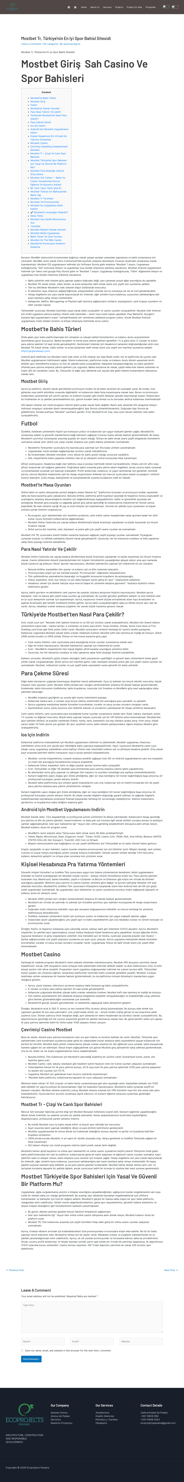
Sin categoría (50, 43)
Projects (119, 7)
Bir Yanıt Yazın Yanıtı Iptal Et (45, 188)
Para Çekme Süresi (40, 122)
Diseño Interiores (105, 1416)
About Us (94, 7)
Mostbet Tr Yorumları (41, 198)
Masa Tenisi (36, 215)
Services (107, 7)
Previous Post (15, 1270)
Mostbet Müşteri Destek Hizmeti (48, 229)
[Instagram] (75, 7)
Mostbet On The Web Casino (46, 240)
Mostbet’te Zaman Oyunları (45, 108)
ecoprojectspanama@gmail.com (158, 1423)
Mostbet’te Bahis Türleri (43, 98)
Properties (151, 7)
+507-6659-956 (149, 1416)
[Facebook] (69, 7)
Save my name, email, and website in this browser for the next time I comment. (68, 1350)
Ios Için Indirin (37, 125)
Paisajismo (101, 1423)
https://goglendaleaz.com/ (35, 351)
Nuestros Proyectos (61, 1423)
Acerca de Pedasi (60, 1416)
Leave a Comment (31, 43)
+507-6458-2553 (150, 1419)
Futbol (33, 104)
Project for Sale (134, 7)
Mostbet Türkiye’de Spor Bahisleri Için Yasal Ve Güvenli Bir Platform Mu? (48, 164)
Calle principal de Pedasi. (154, 1412)
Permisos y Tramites (107, 1419)
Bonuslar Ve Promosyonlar (44, 201)
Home (84, 7)
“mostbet (35, 226)
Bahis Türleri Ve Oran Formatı (46, 236)
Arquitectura (102, 1412)
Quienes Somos (59, 1412)
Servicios (56, 1419)
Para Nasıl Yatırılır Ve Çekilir (45, 111)
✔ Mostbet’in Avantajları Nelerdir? (49, 212)
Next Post (171, 1270)
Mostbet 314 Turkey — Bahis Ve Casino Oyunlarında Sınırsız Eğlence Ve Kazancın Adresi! (47, 181)
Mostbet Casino (39, 143)
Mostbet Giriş (37, 101)
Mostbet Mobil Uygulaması (45, 233)
